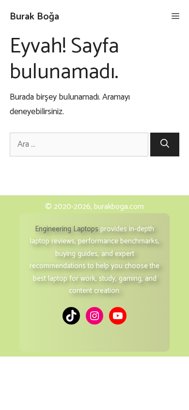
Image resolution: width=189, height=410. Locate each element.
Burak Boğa (34, 17)
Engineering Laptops (66, 229)
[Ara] (164, 144)
